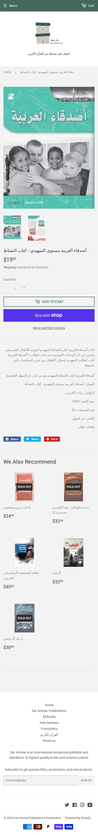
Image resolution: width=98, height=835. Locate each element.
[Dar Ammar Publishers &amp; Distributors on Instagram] (82, 805)
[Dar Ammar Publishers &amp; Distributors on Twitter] (67, 805)
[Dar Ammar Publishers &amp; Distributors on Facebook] (74, 805)
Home (7, 72)
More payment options (49, 328)
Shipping (9, 267)
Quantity (9, 279)
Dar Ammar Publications (49, 711)
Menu (13, 6)
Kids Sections (49, 723)
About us (49, 740)
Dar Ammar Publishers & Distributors (37, 818)
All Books (49, 717)
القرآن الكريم (49, 734)
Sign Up (86, 780)
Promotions (49, 729)
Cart (91, 6)
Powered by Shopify (78, 818)
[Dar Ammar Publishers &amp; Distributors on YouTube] (90, 805)
